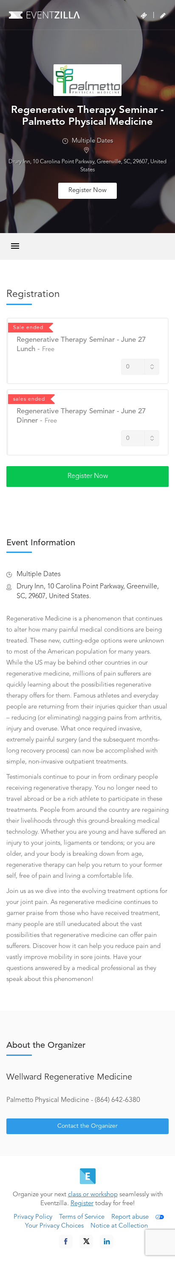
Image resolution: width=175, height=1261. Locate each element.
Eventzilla (44, 14)
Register (82, 1204)
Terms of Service (81, 1217)
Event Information (40, 543)
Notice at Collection (119, 1226)
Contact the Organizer (87, 1126)
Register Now (87, 190)
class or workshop (93, 1195)
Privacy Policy (33, 1217)
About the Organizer (45, 1045)
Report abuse (130, 1217)
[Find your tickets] (144, 16)
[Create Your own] (163, 16)
